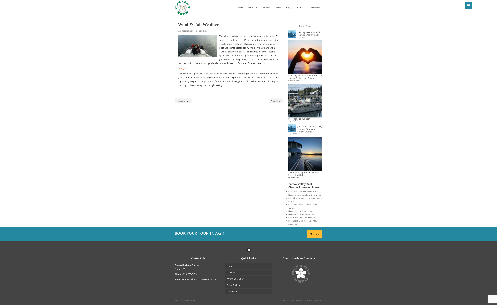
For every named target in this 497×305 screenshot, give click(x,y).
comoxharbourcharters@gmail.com (199, 279)
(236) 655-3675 (189, 274)
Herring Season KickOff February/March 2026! (308, 33)
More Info (314, 234)
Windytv (182, 68)
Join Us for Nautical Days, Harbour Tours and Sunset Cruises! (309, 129)
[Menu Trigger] (468, 5)
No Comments (201, 31)
